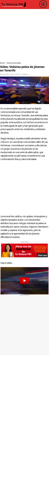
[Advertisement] (24, 34)
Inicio (2, 63)
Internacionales (14, 63)
